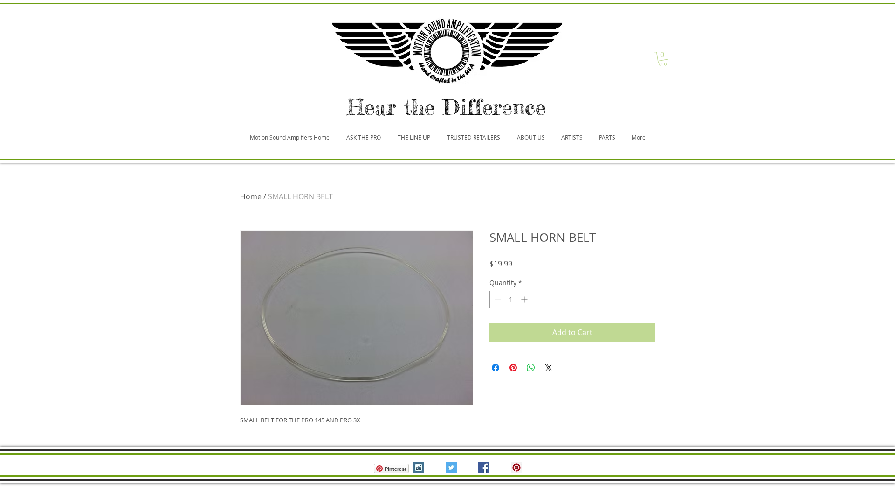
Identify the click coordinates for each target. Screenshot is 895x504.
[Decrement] (497, 299)
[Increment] (525, 299)
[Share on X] (548, 367)
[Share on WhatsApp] (531, 367)
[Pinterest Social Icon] (516, 467)
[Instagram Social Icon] (418, 467)
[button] (662, 58)
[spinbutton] (511, 299)
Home (251, 196)
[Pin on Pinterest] (513, 367)
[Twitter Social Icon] (451, 467)
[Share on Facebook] (495, 367)
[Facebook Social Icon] (483, 467)
